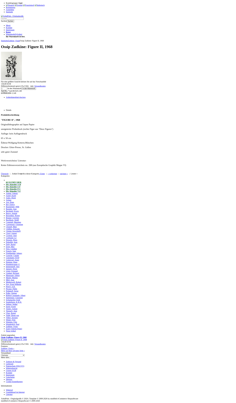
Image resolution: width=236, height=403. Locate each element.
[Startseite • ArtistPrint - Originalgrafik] (12, 16)
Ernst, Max (10, 247)
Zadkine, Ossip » (7, 348)
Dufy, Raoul (10, 244)
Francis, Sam (11, 251)
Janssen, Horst (11, 269)
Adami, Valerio (12, 193)
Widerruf (9, 390)
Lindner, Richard (12, 273)
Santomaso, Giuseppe (14, 298)
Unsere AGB (11, 370)
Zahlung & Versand (13, 362)
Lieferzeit (9, 364)
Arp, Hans (10, 202)
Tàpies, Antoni (11, 309)
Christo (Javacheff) (13, 231)
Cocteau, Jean (11, 236)
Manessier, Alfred (13, 275)
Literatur (9, 394)
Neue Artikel (11, 331)
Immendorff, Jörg (12, 267)
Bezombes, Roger (13, 216)
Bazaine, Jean (11, 209)
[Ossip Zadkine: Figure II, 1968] (11, 79)
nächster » (64, 174)
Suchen (10, 21)
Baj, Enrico (10, 204)
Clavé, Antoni (11, 233)
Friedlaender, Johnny (14, 253)
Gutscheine (10, 377)
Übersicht (4, 174)
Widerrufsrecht (11, 368)
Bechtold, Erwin (12, 211)
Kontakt (9, 28)
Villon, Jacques (12, 318)
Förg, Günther (11, 249)
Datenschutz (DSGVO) (15, 366)
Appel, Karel (11, 196)
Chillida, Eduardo (13, 229)
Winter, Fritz (10, 320)
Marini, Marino (12, 278)
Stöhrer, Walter (11, 304)
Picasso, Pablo (11, 289)
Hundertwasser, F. (13, 264)
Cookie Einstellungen (14, 382)
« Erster (42, 174)
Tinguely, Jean (11, 311)
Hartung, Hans (11, 262)
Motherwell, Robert (13, 282)
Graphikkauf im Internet (15, 392)
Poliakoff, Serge (12, 291)
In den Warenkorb (28, 88)
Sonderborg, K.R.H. (14, 302)
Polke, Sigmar (11, 293)
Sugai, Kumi (11, 307)
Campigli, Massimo (13, 222)
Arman (8, 200)
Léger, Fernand (12, 271)
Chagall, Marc (11, 227)
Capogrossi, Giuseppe (14, 224)
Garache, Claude (12, 255)
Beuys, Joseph (11, 213)
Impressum (10, 30)
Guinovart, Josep (12, 260)
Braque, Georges (12, 218)
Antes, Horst (11, 198)
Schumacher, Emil (13, 300)
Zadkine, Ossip (12, 326)
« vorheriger (52, 174)
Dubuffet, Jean (11, 242)
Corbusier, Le (11, 238)
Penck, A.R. (10, 287)
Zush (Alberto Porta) (14, 329)
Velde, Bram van (12, 315)
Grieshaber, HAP (12, 258)
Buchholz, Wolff (12, 220)
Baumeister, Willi (12, 207)
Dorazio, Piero (11, 240)
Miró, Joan (10, 280)
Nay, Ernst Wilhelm (13, 284)
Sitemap (9, 379)
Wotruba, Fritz (11, 322)
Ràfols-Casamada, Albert (15, 295)
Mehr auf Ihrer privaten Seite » (13, 351)
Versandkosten (40, 86)
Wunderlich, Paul (12, 324)
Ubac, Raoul (11, 313)
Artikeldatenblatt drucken (16, 97)
